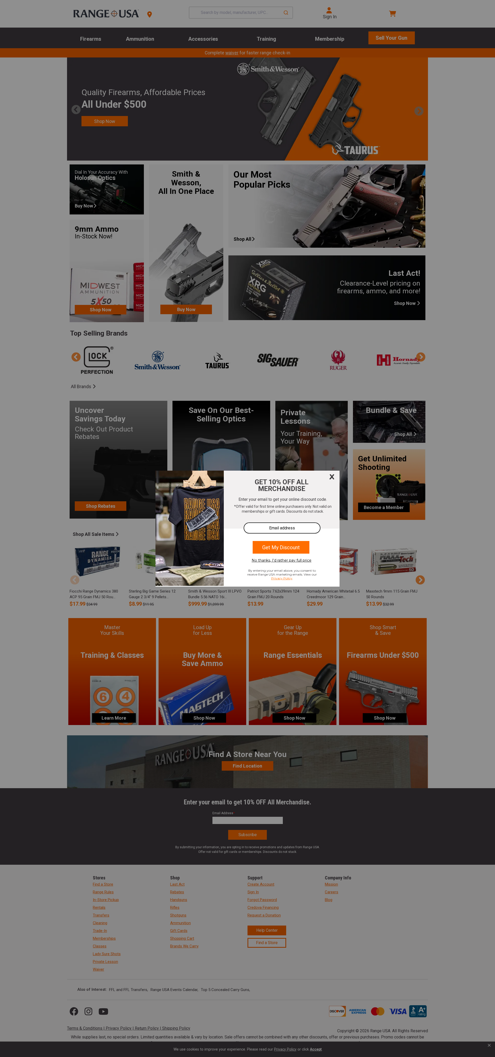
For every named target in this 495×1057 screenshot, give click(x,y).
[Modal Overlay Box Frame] (247, 529)
